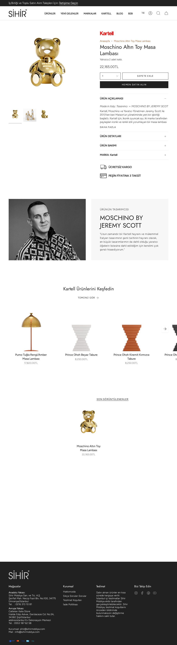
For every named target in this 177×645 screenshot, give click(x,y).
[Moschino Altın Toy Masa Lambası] (88, 425)
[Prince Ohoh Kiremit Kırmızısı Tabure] (131, 329)
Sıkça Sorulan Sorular (74, 596)
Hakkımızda (69, 591)
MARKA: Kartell (108, 154)
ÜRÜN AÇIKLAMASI (111, 98)
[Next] (164, 328)
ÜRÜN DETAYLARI (110, 136)
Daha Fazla (108, 127)
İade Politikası (70, 604)
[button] (50, 13)
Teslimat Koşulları (72, 600)
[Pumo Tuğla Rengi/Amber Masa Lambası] (31, 329)
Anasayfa (105, 41)
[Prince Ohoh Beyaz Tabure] (81, 329)
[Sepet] (166, 13)
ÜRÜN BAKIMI (108, 145)
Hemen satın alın (134, 84)
